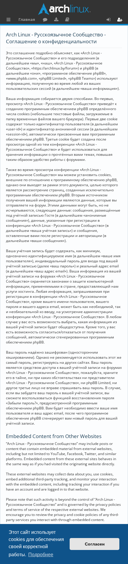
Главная (26, 19)
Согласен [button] (94, 544)
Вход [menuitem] (110, 20)
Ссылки (9, 20)
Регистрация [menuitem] (121, 20)
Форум (46, 20)
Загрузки (57, 20)
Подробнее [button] (40, 554)
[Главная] (64, 9)
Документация (68, 20)
